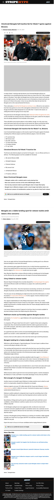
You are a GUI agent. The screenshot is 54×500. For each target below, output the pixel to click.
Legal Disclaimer (29, 488)
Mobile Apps (8, 485)
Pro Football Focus (16, 318)
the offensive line (18, 270)
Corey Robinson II (44, 357)
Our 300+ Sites (40, 483)
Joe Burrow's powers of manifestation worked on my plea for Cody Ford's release (27, 189)
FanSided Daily (18, 485)
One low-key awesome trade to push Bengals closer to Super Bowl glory (25, 184)
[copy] (12, 33)
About (7, 483)
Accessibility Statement (42, 488)
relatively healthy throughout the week (39, 114)
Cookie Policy (17, 488)
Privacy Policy (39, 485)
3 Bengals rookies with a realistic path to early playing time (21, 180)
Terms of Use (8, 488)
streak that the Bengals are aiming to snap (25, 106)
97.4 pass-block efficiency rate (18, 295)
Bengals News (11, 199)
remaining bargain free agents (41, 282)
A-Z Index (7, 490)
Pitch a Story (28, 485)
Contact (27, 483)
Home (5, 199)
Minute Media (8, 493)
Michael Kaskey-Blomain (10, 29)
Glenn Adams (6, 219)
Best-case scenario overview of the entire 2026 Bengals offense (22, 182)
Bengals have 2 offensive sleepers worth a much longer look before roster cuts (27, 187)
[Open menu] (3, 2)
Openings (16, 483)
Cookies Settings (18, 490)
